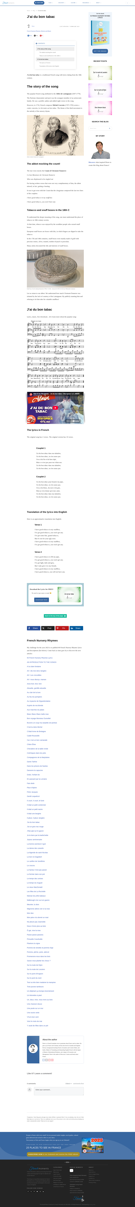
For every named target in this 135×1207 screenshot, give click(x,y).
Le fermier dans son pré (36, 874)
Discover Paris (57, 1180)
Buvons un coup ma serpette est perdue (42, 723)
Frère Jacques (32, 792)
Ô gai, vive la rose (34, 930)
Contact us (91, 1178)
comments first (78, 1084)
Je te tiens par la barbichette (37, 835)
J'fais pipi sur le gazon (35, 831)
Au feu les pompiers (34, 697)
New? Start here (57, 1170)
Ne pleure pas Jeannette (36, 922)
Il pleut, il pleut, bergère (36, 818)
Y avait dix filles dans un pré (37, 1026)
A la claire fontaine (34, 666)
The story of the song (44, 49)
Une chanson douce (34, 1004)
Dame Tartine (32, 762)
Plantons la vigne (33, 943)
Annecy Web (92, 1204)
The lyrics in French (44, 62)
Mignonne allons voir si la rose (38, 909)
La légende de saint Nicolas (37, 853)
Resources (56, 1172)
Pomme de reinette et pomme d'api (40, 948)
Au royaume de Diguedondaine (38, 701)
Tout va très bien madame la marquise (41, 982)
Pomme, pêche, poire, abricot (38, 952)
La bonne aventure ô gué (36, 844)
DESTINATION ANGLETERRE (77, 1179)
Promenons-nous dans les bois (38, 956)
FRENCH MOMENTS (75, 1188)
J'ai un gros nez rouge (35, 827)
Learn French (56, 1174)
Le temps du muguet (34, 883)
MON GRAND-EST (74, 1177)
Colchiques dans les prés (36, 753)
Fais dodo (30, 783)
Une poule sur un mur (35, 1008)
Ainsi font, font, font (34, 684)
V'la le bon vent (33, 1017)
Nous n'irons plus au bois (36, 926)
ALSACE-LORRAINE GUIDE (76, 1181)
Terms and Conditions (94, 1180)
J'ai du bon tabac (43, 59)
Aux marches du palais (35, 710)
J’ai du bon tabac (41, 17)
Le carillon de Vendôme (36, 861)
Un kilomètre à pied (34, 995)
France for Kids (57, 1176)
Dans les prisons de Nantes (37, 766)
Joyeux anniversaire (34, 840)
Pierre (33, 26)
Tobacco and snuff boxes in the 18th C (49, 55)
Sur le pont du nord (34, 978)
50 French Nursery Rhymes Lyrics (39, 658)
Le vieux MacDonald (34, 887)
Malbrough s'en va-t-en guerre (38, 900)
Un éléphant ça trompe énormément (40, 991)
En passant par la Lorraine (37, 779)
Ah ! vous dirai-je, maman (36, 679)
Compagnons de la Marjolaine (38, 757)
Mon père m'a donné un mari (37, 917)
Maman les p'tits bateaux (36, 896)
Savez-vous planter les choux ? (39, 961)
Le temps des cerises (35, 879)
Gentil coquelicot (33, 796)
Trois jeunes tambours (35, 987)
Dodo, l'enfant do (33, 775)
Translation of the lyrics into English (49, 66)
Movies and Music (46, 31)
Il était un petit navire (35, 809)
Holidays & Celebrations (59, 1184)
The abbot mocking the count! (47, 52)
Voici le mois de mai (34, 1021)
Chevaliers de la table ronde (37, 749)
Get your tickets (57, 1178)
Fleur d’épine (32, 788)
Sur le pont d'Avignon (35, 974)
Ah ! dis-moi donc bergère (36, 671)
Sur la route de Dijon (34, 965)
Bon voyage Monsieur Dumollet (39, 718)
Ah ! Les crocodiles (34, 675)
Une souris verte (33, 1013)
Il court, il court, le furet (35, 801)
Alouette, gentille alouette (36, 688)
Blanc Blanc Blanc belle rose (38, 714)
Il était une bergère (34, 814)
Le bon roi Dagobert (34, 857)
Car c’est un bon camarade (37, 740)
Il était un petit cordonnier (36, 805)
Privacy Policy (92, 1182)
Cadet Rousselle (33, 736)
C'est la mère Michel (34, 727)
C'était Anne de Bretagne (36, 731)
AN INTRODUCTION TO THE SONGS (41, 662)
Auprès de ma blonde (35, 705)
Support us (91, 1176)
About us (91, 1170)
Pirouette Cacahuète (34, 939)
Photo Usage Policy (94, 1174)
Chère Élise (31, 744)
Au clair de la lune (33, 692)
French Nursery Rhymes (33, 31)
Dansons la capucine (35, 770)
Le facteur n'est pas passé (37, 870)
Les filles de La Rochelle (36, 891)
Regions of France (58, 1182)
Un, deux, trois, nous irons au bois (40, 1000)
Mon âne (30, 913)
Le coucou (31, 865)
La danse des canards (35, 848)
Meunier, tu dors (33, 904)
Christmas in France (58, 1186)
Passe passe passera (35, 935)
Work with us (92, 1172)
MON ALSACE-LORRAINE (76, 1190)
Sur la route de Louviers (36, 969)
